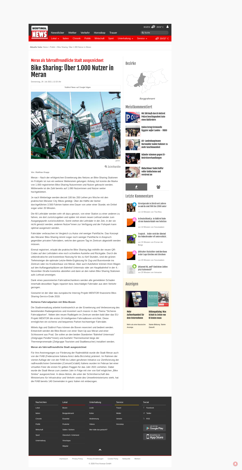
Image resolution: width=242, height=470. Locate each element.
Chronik (77, 38)
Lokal (54, 38)
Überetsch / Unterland (70, 435)
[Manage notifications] (235, 464)
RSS (148, 419)
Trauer (113, 32)
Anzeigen (131, 284)
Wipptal (65, 446)
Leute (91, 408)
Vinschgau (66, 441)
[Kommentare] (136, 187)
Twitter (148, 413)
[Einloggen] (167, 26)
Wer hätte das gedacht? (98, 430)
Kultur (91, 413)
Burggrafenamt (68, 413)
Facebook (150, 408)
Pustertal (65, 424)
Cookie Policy (113, 458)
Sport (111, 38)
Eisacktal (65, 419)
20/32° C (164, 38)
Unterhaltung (124, 38)
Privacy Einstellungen (95, 458)
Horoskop (99, 32)
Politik (87, 38)
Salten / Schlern (68, 430)
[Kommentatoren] (158, 187)
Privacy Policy (77, 458)
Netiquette (126, 458)
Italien (66, 38)
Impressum (64, 458)
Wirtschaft (99, 38)
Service (141, 38)
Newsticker (57, 32)
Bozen (64, 408)
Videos (92, 424)
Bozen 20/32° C (154, 27)
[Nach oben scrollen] (100, 450)
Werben (137, 458)
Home (45, 47)
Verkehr (85, 32)
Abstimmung (94, 419)
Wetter (72, 32)
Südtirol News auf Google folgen (78, 87)
